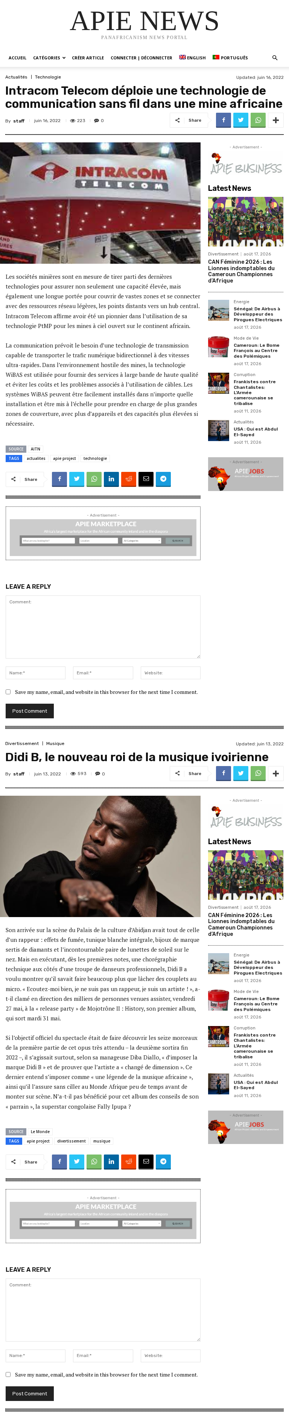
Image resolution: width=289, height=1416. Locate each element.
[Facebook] (223, 120)
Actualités (16, 77)
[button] (275, 58)
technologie (95, 458)
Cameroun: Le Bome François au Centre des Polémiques (257, 351)
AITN (35, 449)
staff (18, 121)
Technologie (48, 77)
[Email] (146, 479)
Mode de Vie (246, 338)
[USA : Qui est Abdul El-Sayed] (218, 430)
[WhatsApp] (258, 120)
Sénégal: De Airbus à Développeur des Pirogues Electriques (258, 314)
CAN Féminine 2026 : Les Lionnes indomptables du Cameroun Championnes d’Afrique (241, 271)
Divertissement (223, 254)
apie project (64, 458)
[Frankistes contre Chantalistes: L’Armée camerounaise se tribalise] (218, 383)
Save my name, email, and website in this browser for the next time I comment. (106, 691)
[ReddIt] (128, 479)
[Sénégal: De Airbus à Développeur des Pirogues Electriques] (218, 310)
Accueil (17, 57)
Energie (241, 302)
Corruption (245, 375)
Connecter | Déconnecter (141, 57)
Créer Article (88, 57)
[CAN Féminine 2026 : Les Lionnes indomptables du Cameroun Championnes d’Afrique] (245, 221)
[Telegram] (163, 479)
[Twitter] (240, 120)
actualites (36, 458)
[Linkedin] (111, 479)
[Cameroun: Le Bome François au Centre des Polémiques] (218, 346)
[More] (276, 120)
